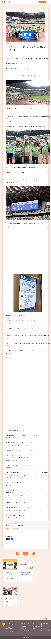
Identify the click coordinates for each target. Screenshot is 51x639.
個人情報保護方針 (36, 626)
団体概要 (35, 625)
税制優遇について (27, 630)
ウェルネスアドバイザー (16, 528)
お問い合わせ (35, 630)
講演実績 (24, 626)
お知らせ (7, 43)
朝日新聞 (8, 528)
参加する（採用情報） (26, 632)
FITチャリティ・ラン (10, 58)
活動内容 (24, 625)
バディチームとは (25, 623)
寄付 (6, 543)
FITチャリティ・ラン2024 (13, 523)
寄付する (42, 2)
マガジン (35, 623)
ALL (26, 553)
